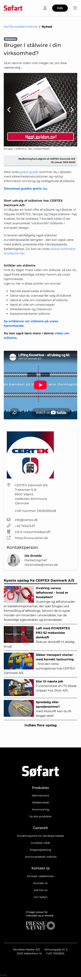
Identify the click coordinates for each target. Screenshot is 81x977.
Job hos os (40, 890)
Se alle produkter (40, 816)
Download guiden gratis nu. (26, 188)
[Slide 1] (30, 138)
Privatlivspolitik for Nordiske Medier (40, 836)
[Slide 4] (50, 138)
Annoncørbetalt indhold (40, 856)
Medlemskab (40, 802)
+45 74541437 (25, 526)
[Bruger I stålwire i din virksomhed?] (40, 109)
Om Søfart (40, 897)
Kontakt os (40, 883)
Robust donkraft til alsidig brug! (39, 637)
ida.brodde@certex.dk (41, 565)
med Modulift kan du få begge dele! (53, 708)
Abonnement (40, 795)
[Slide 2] (37, 138)
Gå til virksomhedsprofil (32, 532)
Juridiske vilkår (40, 843)
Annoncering (40, 809)
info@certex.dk (26, 520)
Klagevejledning (40, 849)
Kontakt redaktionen (40, 876)
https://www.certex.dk (31, 538)
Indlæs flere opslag (40, 725)
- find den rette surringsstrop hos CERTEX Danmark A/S (39, 664)
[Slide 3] (44, 138)
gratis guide (29, 172)
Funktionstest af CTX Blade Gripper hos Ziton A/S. (56, 686)
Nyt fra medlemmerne (20, 26)
